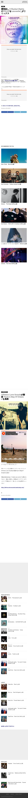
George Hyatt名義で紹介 (11, 80)
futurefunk (9, 106)
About (7, 794)
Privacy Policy (19, 794)
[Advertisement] (14, 128)
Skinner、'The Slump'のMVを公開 (9, 204)
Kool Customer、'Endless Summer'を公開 (11, 184)
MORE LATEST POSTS (7, 726)
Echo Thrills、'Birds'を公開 (7, 164)
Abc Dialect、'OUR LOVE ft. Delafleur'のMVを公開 (13, 224)
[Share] (7, 111)
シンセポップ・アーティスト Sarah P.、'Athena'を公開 (14, 244)
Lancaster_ (16, 106)
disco (4, 106)
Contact (12, 794)
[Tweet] (20, 111)
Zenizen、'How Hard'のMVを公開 (9, 263)
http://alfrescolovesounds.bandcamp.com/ (12, 487)
